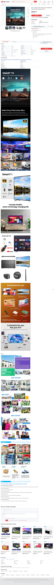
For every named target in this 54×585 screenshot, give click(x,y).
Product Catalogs (12, 559)
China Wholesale (24, 579)
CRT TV (7, 571)
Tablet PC (28, 560)
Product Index (40, 579)
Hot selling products (3, 563)
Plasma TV (2, 571)
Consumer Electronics (5, 5)
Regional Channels (36, 579)
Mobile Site (44, 579)
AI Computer (2, 560)
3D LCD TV (21, 571)
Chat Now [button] (48, 15)
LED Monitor (2, 562)
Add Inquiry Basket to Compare (15, 30)
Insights (47, 579)
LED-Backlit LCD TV (15, 571)
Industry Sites (32, 579)
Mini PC (15, 562)
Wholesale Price (28, 579)
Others (41, 563)
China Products (11, 579)
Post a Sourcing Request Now (23, 520)
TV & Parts (9, 5)
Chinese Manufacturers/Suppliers (17, 579)
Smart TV (41, 562)
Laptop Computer (16, 560)
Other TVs (10, 571)
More (1, 576)
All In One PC (41, 560)
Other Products (29, 563)
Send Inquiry (36, 15)
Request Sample (46, 17)
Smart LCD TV (15, 5)
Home (1, 5)
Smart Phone (28, 562)
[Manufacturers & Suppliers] (5, 1)
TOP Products (15, 563)
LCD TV (12, 5)
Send (6, 520)
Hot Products (7, 579)
